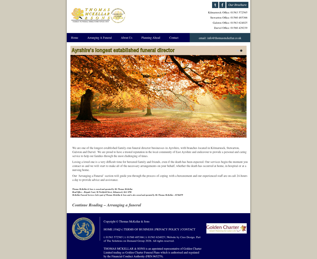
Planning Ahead (150, 37)
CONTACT (188, 229)
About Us (126, 37)
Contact (173, 37)
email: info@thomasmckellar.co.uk (220, 38)
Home (74, 37)
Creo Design (187, 237)
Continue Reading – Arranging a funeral (106, 205)
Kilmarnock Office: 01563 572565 (227, 12)
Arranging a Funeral (99, 37)
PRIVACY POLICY (167, 229)
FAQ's (118, 229)
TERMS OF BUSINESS (138, 229)
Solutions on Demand (124, 240)
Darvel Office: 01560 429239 (230, 28)
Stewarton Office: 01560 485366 (228, 17)
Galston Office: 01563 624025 (230, 22)
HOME (108, 229)
